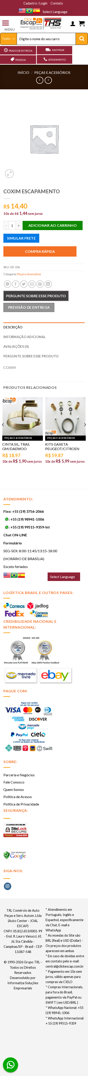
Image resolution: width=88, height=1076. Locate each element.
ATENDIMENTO (57, 59)
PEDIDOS (20, 59)
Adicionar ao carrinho (52, 225)
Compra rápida (40, 251)
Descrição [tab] (13, 327)
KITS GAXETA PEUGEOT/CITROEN (62, 446)
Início (23, 72)
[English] (22, 11)
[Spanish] (36, 11)
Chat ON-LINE (15, 535)
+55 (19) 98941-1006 (27, 519)
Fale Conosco (13, 782)
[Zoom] (9, 173)
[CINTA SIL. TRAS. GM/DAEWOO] (22, 416)
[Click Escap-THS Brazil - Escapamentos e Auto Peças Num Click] (41, 24)
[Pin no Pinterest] (40, 284)
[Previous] (3, 433)
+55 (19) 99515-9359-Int (30, 527)
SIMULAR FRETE (21, 238)
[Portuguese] (29, 11)
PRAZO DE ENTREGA (20, 50)
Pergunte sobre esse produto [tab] (31, 356)
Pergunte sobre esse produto (36, 296)
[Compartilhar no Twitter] (24, 284)
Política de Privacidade (21, 804)
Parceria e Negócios (19, 775)
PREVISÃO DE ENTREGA (29, 307)
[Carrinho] (82, 23)
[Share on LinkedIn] (48, 284)
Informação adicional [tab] (24, 337)
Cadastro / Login (35, 3)
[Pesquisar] (82, 39)
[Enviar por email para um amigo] (32, 284)
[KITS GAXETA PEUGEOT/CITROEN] (65, 416)
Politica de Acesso (17, 796)
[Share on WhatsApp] (7, 284)
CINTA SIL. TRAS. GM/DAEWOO (16, 446)
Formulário (12, 543)
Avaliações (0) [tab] (16, 346)
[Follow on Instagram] (7, 886)
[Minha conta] (73, 23)
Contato (57, 3)
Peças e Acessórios (52, 72)
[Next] (85, 433)
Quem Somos (13, 789)
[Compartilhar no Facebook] (15, 284)
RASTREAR (58, 49)
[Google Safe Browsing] (15, 856)
